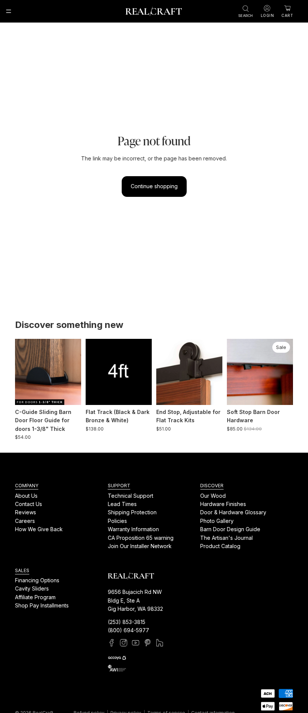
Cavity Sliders (32, 588)
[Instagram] (123, 643)
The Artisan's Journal (226, 538)
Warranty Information (133, 529)
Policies (117, 521)
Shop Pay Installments (42, 605)
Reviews (25, 512)
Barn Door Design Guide (230, 529)
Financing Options (37, 580)
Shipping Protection (132, 512)
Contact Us (28, 504)
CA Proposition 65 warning (141, 538)
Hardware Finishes (223, 504)
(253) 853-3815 (126, 622)
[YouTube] (135, 643)
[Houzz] (159, 643)
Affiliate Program (35, 597)
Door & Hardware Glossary (233, 512)
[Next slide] (73, 372)
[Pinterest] (147, 643)
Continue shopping (154, 186)
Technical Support (130, 495)
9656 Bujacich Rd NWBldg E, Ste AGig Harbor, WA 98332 (135, 600)
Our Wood (213, 495)
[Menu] (8, 11)
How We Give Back (39, 529)
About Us (26, 495)
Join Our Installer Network (140, 546)
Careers (25, 521)
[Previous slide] (23, 372)
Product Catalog (220, 546)
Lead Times (122, 504)
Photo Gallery (217, 521)
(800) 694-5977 (128, 630)
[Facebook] (111, 643)
